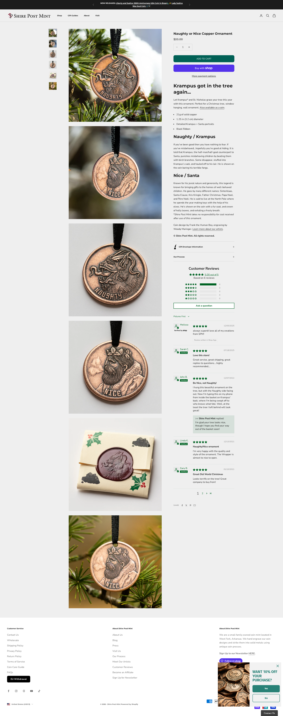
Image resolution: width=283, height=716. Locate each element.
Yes (266, 688)
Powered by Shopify (129, 704)
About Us (117, 635)
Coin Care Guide (15, 667)
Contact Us (13, 635)
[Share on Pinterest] (190, 505)
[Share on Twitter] (186, 505)
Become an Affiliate (122, 672)
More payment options (204, 76)
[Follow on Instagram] (16, 691)
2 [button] (202, 493)
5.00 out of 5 (212, 274)
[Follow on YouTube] (31, 691)
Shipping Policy (15, 645)
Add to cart (203, 58)
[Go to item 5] (53, 75)
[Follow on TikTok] (39, 691)
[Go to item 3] (53, 54)
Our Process (118, 656)
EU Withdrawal (19, 679)
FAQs (10, 672)
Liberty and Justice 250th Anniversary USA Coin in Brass (141, 3)
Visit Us (116, 651)
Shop (59, 15)
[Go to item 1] (53, 33)
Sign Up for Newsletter (124, 677)
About (86, 15)
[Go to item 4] (53, 65)
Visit (97, 15)
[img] (200, 326)
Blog (114, 640)
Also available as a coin (212, 107)
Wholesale (13, 640)
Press (115, 645)
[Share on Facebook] (182, 505)
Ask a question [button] (204, 305)
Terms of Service (16, 661)
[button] (191, 284)
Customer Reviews (122, 667)
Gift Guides (73, 15)
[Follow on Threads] (23, 691)
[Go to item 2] (53, 43)
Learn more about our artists (207, 229)
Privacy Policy (14, 651)
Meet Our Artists (121, 661)
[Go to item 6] (53, 86)
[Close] (277, 665)
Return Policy (14, 656)
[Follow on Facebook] (8, 691)
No (266, 698)
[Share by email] (194, 505)
